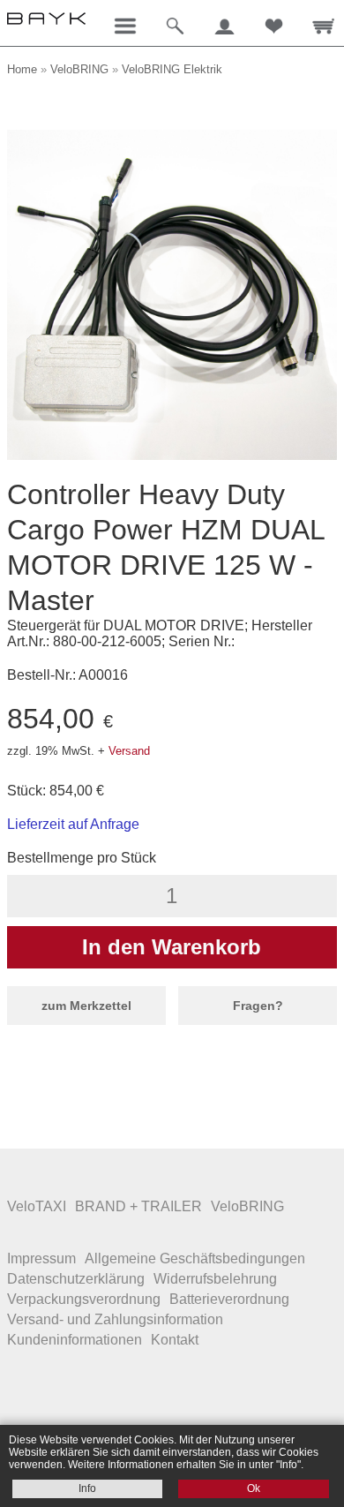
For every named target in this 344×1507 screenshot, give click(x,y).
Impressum (41, 1258)
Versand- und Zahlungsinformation (115, 1319)
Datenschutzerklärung (76, 1278)
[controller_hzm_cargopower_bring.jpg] (172, 455)
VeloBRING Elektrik (172, 69)
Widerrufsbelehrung (215, 1278)
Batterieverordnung (229, 1299)
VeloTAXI (36, 1206)
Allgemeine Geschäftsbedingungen (195, 1258)
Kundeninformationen (74, 1339)
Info (87, 1488)
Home (22, 69)
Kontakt (174, 1339)
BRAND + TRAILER (138, 1206)
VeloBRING (79, 69)
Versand (129, 750)
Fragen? (258, 1005)
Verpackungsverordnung (84, 1299)
